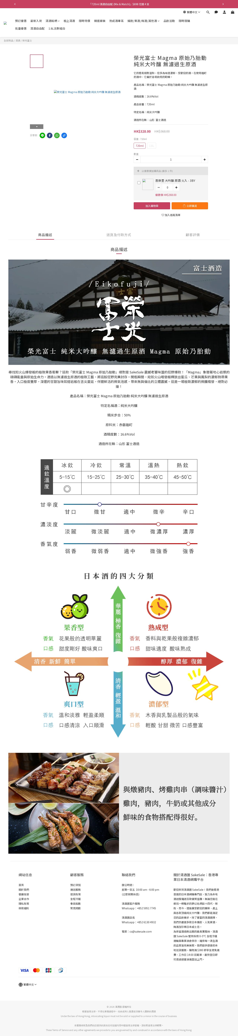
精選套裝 (100, 21)
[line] (42, 135)
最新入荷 (36, 21)
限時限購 (184, 21)
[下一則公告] (223, 4)
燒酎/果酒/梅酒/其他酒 (142, 21)
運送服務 (75, 889)
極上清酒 (69, 21)
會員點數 (75, 903)
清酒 (17, 40)
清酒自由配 (37, 29)
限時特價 (84, 21)
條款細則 (24, 908)
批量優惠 (21, 29)
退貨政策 (75, 894)
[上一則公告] (15, 4)
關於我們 (24, 889)
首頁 (21, 885)
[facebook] (49, 135)
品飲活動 (169, 21)
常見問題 (75, 908)
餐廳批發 (24, 894)
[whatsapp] (57, 135)
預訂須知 (75, 885)
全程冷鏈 (75, 899)
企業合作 (24, 899)
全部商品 (8, 40)
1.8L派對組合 (57, 29)
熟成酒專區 (116, 21)
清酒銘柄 (51, 21)
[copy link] (64, 135)
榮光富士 (27, 40)
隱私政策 (24, 903)
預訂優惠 (21, 21)
